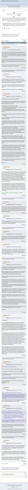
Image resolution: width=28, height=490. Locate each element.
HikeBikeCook (6, 47)
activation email (16, 6)
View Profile (4, 48)
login (16, 5)
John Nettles (6, 74)
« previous (22, 39)
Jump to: (25, 472)
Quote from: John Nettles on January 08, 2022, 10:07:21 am (11, 410)
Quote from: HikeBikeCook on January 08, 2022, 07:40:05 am (11, 392)
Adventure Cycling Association (18, 484)
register (19, 5)
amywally (16, 35)
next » (26, 39)
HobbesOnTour (6, 94)
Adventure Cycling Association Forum (9, 0)
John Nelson (6, 202)
